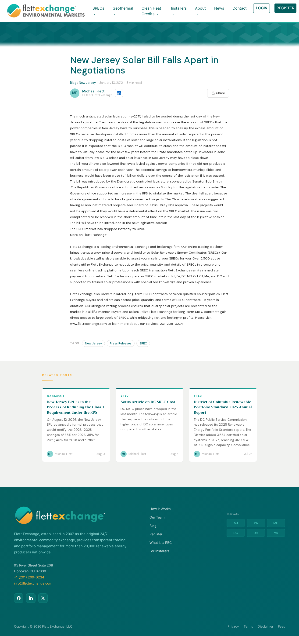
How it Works (160, 509)
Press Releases (121, 343)
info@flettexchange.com (33, 583)
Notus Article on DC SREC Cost (148, 402)
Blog (73, 83)
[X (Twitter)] (43, 598)
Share (220, 93)
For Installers (159, 551)
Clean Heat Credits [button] (151, 11)
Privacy (233, 626)
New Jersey (87, 83)
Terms (248, 626)
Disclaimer (265, 626)
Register (156, 534)
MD (275, 523)
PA (256, 523)
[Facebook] (18, 598)
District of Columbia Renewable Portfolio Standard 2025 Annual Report (223, 407)
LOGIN (261, 8)
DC (235, 533)
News (219, 8)
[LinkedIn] (31, 598)
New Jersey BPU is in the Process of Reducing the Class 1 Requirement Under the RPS (75, 407)
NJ (236, 523)
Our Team (157, 517)
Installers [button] (179, 8)
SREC (143, 343)
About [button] (200, 8)
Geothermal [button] (123, 8)
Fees (281, 626)
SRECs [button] (98, 8)
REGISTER (285, 8)
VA (276, 533)
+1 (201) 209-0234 (29, 577)
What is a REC (161, 543)
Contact (239, 8)
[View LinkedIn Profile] (119, 93)
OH (255, 533)
